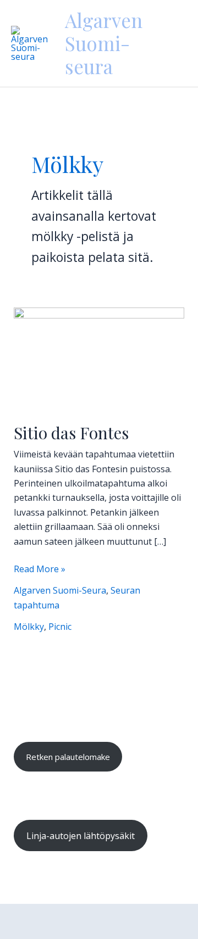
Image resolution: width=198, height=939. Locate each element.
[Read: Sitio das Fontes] (99, 357)
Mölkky (29, 627)
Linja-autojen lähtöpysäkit (80, 836)
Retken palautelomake (68, 756)
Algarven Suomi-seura (103, 43)
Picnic (60, 627)
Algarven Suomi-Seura (60, 590)
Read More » (39, 568)
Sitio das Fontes (71, 433)
